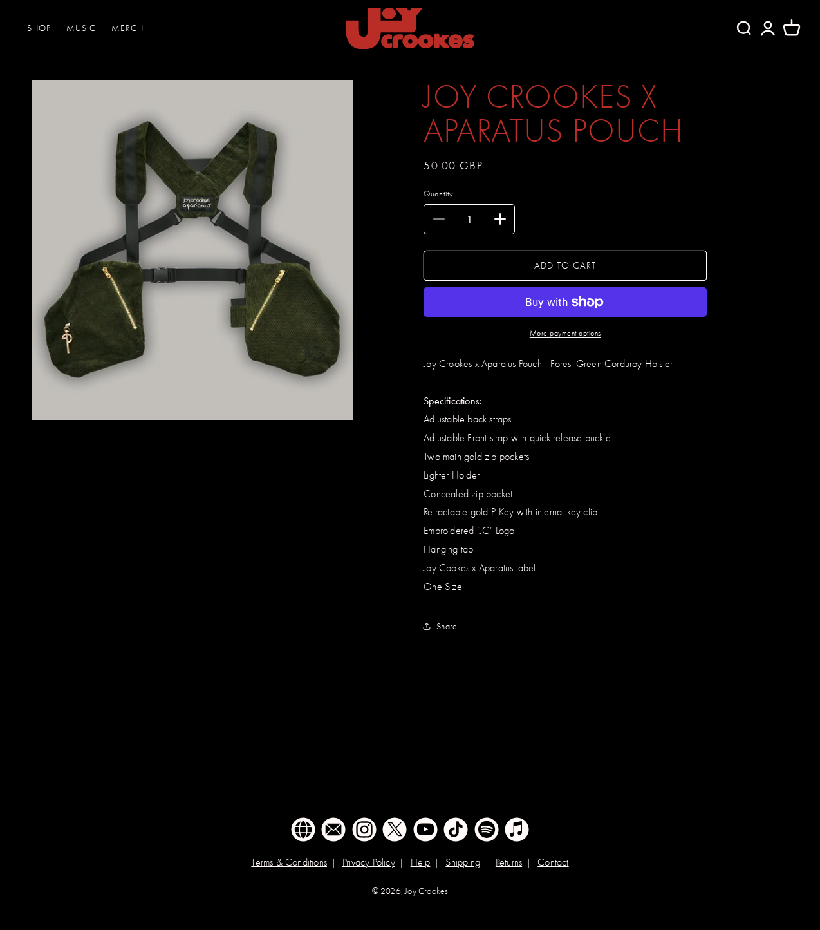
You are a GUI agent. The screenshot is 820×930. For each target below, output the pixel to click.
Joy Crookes (426, 891)
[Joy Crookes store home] (410, 28)
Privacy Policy (368, 862)
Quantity (438, 193)
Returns (509, 862)
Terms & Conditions (289, 862)
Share (446, 626)
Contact (552, 862)
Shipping (462, 862)
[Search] (743, 28)
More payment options (565, 332)
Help (421, 862)
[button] (792, 28)
